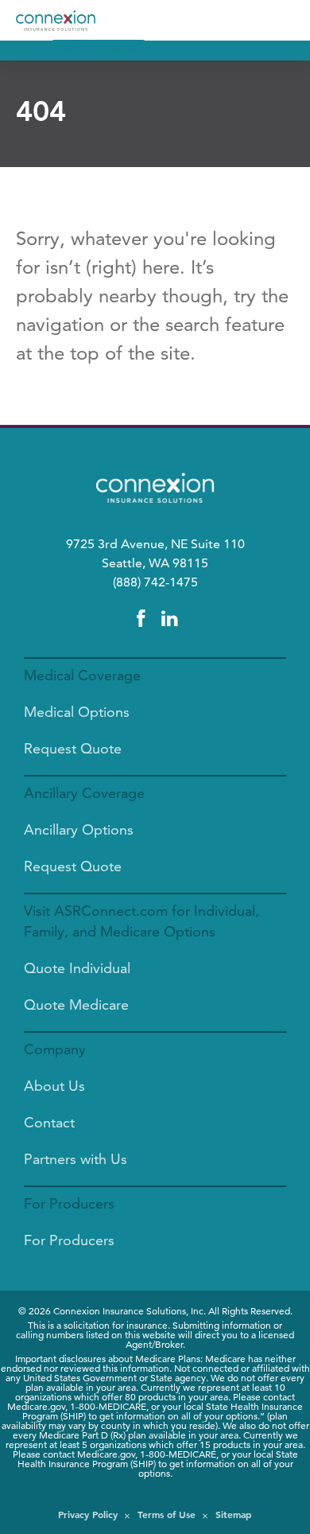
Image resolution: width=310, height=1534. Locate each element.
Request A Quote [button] (98, 50)
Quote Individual (77, 968)
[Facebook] (140, 619)
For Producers (69, 1240)
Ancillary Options (79, 829)
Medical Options (77, 712)
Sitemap (233, 1514)
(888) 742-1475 (155, 582)
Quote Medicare (76, 1004)
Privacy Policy (88, 1514)
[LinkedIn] (169, 619)
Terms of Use (167, 1514)
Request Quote (73, 748)
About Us (54, 1086)
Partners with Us (75, 1159)
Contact (49, 1122)
